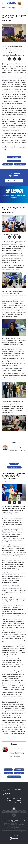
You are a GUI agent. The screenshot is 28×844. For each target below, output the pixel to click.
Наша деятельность (12, 7)
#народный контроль (14, 160)
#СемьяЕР (8, 773)
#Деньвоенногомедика (14, 467)
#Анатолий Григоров (14, 157)
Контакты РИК (19, 789)
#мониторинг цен (20, 164)
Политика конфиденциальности (14, 827)
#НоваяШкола (19, 769)
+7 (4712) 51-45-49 (14, 800)
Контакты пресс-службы (7, 794)
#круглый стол (7, 164)
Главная (3, 7)
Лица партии (18, 787)
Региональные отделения (6, 790)
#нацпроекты (19, 773)
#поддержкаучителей (14, 776)
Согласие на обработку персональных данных (14, 831)
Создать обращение (14, 181)
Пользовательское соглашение (14, 826)
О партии (5, 787)
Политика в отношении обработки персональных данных (14, 829)
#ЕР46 (14, 463)
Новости (20, 7)
